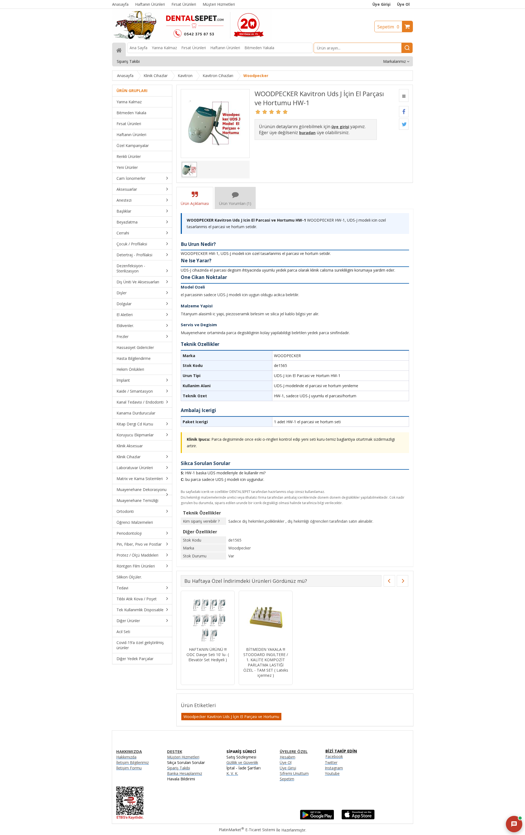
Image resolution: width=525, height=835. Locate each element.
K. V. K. (232, 773)
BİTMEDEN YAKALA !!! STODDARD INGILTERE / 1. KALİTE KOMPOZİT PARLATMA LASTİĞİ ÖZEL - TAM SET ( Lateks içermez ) (265, 662)
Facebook (334, 756)
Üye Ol (403, 4)
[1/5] (258, 111)
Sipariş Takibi (178, 768)
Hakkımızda (126, 757)
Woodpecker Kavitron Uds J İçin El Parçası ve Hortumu (231, 716)
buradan (307, 132)
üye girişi (340, 126)
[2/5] (261, 111)
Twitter (331, 762)
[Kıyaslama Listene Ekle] (404, 95)
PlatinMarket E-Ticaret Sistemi (247, 829)
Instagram (334, 768)
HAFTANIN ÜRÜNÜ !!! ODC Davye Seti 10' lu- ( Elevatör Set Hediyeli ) (207, 654)
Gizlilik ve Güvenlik (242, 762)
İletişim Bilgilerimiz (132, 762)
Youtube (332, 773)
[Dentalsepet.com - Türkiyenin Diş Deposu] (192, 40)
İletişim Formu (129, 768)
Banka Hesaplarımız (184, 773)
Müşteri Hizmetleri (183, 757)
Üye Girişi (381, 4)
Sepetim (388, 27)
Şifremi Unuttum (294, 773)
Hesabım (287, 757)
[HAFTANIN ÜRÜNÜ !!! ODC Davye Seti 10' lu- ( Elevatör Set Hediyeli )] (207, 619)
